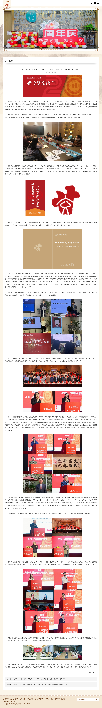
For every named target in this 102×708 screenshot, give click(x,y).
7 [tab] (50, 49)
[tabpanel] (51, 29)
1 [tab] (39, 49)
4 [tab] (44, 49)
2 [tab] (41, 49)
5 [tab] (46, 49)
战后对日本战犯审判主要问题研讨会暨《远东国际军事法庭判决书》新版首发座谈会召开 (40, 685)
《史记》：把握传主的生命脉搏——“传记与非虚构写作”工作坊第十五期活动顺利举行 (39, 679)
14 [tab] (62, 49)
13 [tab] (60, 49)
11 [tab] (57, 49)
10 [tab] (55, 49)
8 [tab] (51, 49)
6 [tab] (48, 49)
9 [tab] (53, 49)
